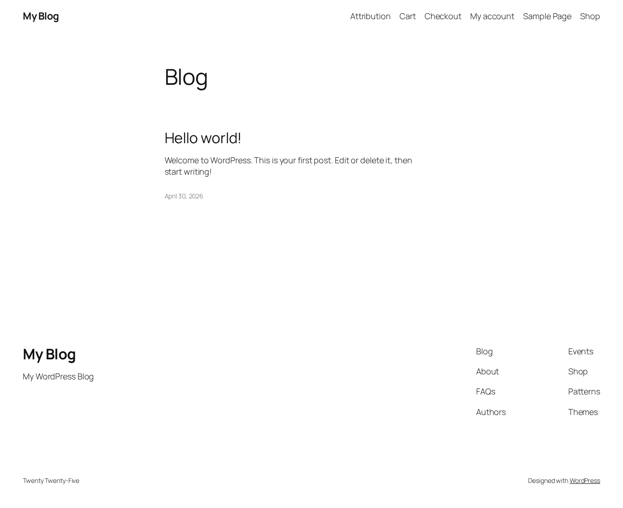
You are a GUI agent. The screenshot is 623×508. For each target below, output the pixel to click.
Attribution (370, 15)
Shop (590, 15)
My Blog (41, 16)
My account (492, 15)
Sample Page (547, 15)
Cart (408, 15)
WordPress (585, 480)
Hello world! (203, 138)
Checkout (443, 15)
